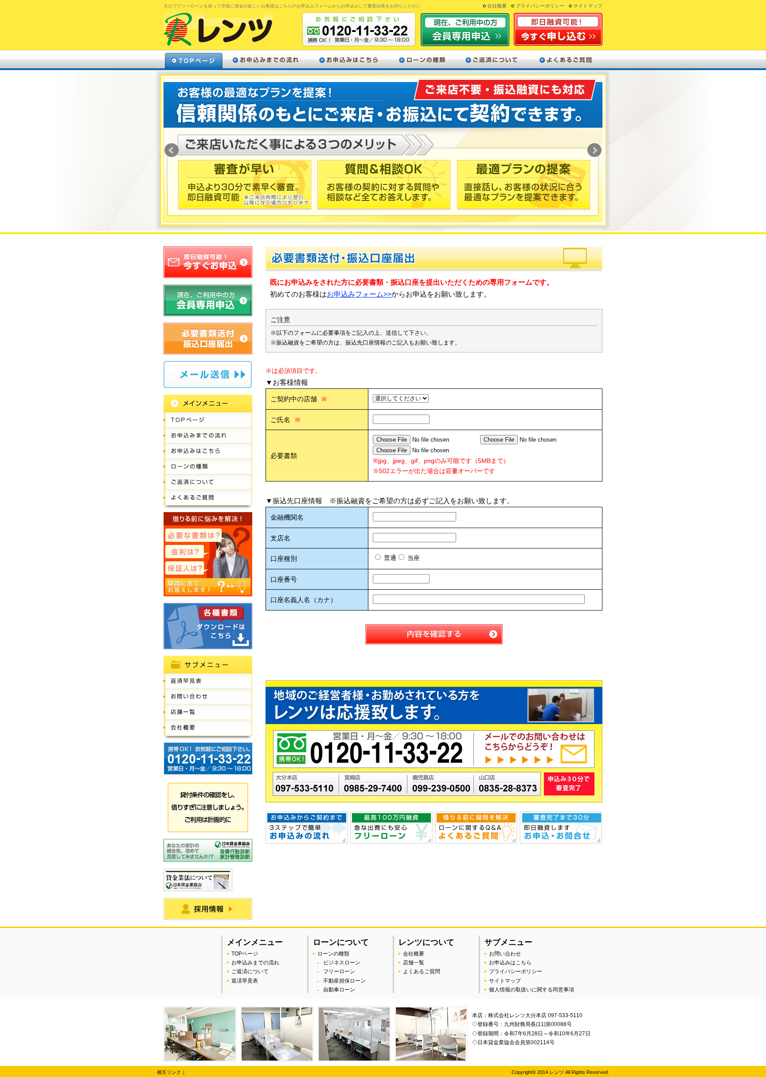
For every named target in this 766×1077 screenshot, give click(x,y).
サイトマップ (587, 5)
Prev (171, 150)
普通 (389, 557)
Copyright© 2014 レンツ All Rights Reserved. (560, 1072)
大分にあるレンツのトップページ (194, 59)
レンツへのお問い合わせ (208, 697)
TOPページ (244, 954)
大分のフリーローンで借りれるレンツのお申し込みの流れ (265, 59)
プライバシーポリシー (540, 5)
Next (594, 150)
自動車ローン (339, 990)
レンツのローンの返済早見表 (208, 681)
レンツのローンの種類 (422, 59)
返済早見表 (244, 981)
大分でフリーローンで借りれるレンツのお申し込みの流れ (208, 435)
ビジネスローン (341, 963)
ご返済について (491, 59)
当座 (413, 557)
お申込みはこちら (510, 963)
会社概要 (497, 5)
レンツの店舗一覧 (208, 712)
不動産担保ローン (344, 981)
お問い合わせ (505, 954)
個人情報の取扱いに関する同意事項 (531, 990)
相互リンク (169, 1072)
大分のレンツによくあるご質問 (565, 59)
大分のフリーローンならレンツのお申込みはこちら (348, 59)
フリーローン (339, 971)
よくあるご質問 (421, 971)
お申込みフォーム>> (359, 294)
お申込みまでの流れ (255, 963)
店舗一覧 (413, 963)
